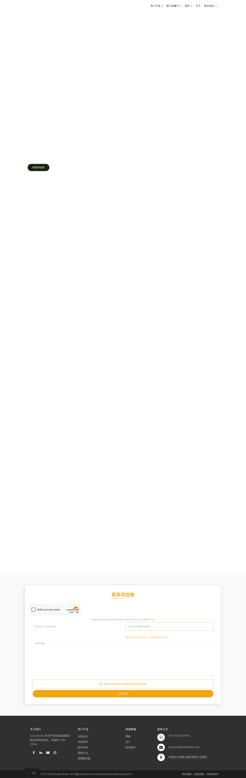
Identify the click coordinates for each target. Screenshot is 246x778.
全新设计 (83, 736)
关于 (198, 5)
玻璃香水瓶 (84, 758)
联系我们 (131, 747)
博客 (128, 736)
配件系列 (83, 747)
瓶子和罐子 (173, 5)
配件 (188, 5)
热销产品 (83, 752)
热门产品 (156, 5)
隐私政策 (199, 774)
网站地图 (186, 774)
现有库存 (83, 741)
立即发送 (123, 693)
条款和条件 (212, 774)
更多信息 (209, 5)
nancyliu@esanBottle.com (184, 747)
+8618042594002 (179, 735)
